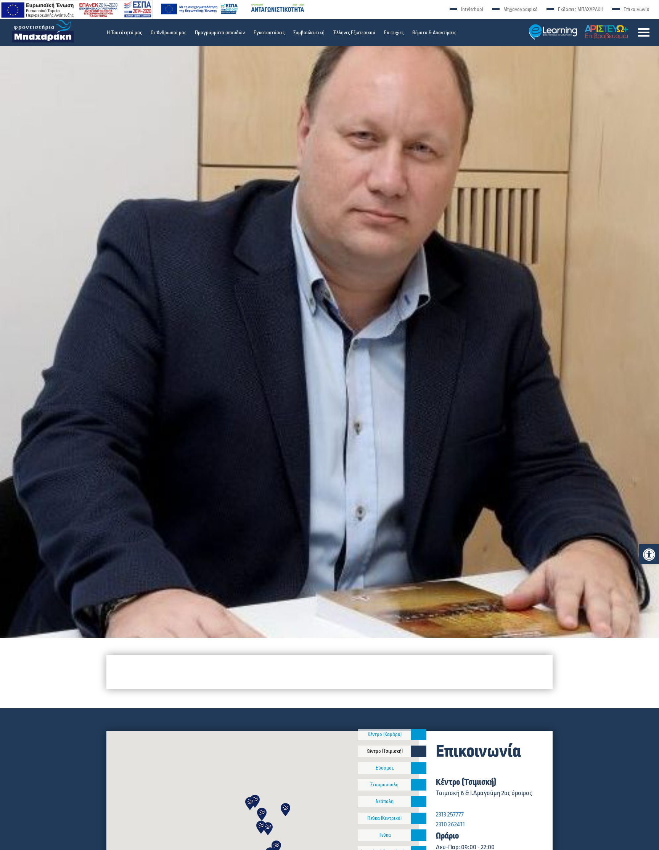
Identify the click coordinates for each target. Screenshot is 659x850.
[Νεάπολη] (418, 801)
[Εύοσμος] (418, 768)
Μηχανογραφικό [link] (520, 9)
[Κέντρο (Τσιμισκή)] (418, 751)
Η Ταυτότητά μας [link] (124, 32)
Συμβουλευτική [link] (309, 32)
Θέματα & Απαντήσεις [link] (434, 32)
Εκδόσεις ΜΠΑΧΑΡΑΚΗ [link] (580, 9)
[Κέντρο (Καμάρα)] (418, 734)
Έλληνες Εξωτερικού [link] (354, 32)
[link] (649, 555)
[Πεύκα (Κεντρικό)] (418, 818)
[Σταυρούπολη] (418, 785)
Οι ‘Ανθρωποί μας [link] (168, 32)
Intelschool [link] (472, 9)
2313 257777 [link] (450, 814)
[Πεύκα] (418, 835)
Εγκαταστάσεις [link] (269, 32)
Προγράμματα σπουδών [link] (220, 32)
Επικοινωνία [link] (636, 9)
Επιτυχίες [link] (393, 32)
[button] (643, 32)
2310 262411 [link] (450, 824)
